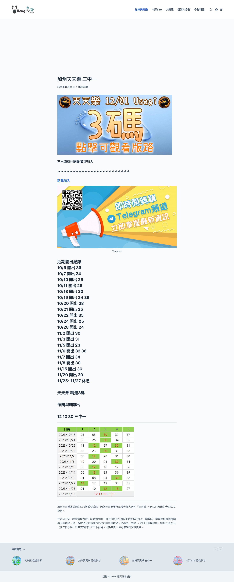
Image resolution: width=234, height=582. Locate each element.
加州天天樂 (83, 87)
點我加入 (63, 181)
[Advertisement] (117, 42)
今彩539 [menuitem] (157, 9)
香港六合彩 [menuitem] (183, 9)
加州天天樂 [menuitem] (141, 9)
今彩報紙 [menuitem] (199, 9)
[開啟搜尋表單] (211, 9)
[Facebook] (216, 9)
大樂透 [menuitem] (170, 9)
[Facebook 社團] (221, 9)
